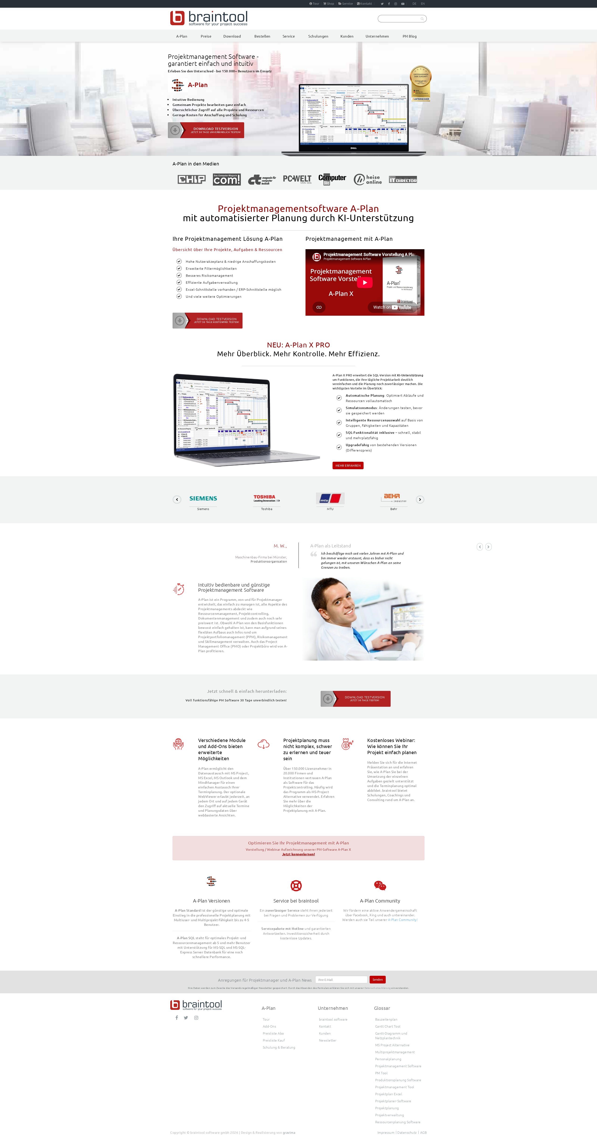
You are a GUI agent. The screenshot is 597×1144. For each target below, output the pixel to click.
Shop (330, 3)
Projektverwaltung (389, 1115)
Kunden (347, 36)
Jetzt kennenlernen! (298, 854)
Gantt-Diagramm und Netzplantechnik (391, 1035)
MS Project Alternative (392, 1045)
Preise (206, 36)
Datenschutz (407, 1132)
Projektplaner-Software (393, 1101)
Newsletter (328, 1040)
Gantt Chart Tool (388, 1026)
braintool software (333, 1019)
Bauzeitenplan (386, 1019)
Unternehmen (377, 36)
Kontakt (366, 3)
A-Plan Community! (403, 919)
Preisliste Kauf (274, 1040)
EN (423, 3)
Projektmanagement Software (398, 1066)
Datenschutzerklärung (377, 988)
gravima (289, 1132)
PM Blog (410, 36)
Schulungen (318, 36)
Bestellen (262, 36)
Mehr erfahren (348, 465)
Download (232, 36)
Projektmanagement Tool (394, 1087)
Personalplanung (388, 1059)
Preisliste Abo (273, 1033)
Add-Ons (269, 1026)
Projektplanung (387, 1108)
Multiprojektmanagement (395, 1052)
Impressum (386, 1132)
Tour (316, 3)
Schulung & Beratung (279, 1047)
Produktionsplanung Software (398, 1080)
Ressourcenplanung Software (398, 1122)
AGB (423, 1132)
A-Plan (181, 36)
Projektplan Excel (388, 1094)
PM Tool (381, 1073)
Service (347, 3)
